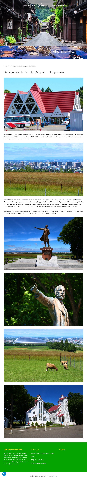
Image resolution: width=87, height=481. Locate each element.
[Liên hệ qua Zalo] (4, 474)
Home (5, 66)
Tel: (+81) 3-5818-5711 (37, 460)
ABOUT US (27, 5)
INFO (53, 5)
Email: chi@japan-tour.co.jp (38, 463)
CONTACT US (60, 5)
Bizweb (55, 476)
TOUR (33, 5)
